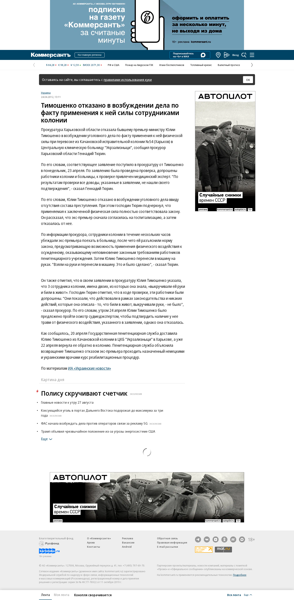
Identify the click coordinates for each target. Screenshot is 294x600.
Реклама (127, 538)
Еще (44, 438)
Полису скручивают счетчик (91, 393)
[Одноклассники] (224, 539)
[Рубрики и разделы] (252, 55)
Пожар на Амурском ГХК (139, 65)
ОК (248, 80)
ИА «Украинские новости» (89, 368)
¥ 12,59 (75, 65)
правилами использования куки (128, 79)
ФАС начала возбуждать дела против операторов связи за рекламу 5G (101, 423)
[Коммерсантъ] (51, 55)
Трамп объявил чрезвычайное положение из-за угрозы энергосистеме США (98, 431)
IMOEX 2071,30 (91, 65)
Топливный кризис (201, 65)
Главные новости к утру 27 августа (67, 402)
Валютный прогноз (229, 65)
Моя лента (61, 595)
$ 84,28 (50, 65)
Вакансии (128, 542)
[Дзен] (216, 539)
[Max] (242, 539)
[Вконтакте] (207, 539)
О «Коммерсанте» (99, 538)
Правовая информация (172, 542)
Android (127, 546)
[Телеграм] (198, 539)
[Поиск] (244, 55)
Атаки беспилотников (171, 65)
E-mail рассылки (167, 546)
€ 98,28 (62, 65)
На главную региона (89, 55)
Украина (46, 92)
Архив (91, 542)
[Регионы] (218, 55)
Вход (235, 55)
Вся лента (234, 595)
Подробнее (239, 575)
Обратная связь (167, 538)
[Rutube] (233, 539)
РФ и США (113, 65)
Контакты (93, 546)
